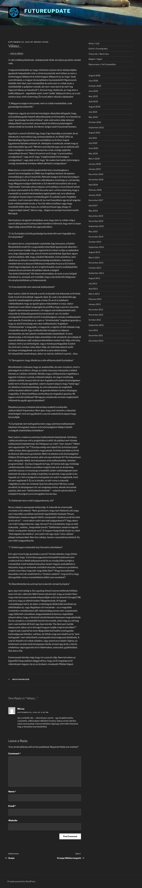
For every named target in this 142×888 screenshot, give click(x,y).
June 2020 (93, 148)
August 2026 (94, 75)
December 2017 (96, 200)
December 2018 (96, 174)
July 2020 (93, 143)
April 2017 (93, 205)
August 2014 (94, 252)
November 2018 (96, 179)
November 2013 (96, 262)
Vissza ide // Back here (99, 54)
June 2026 (93, 80)
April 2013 (93, 288)
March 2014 (94, 257)
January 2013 (95, 304)
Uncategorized (21, 679)
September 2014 (96, 247)
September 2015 (96, 226)
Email (12, 806)
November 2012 (96, 314)
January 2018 (95, 195)
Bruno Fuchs (41, 42)
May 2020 (93, 153)
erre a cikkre (16, 53)
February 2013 (95, 299)
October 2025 (95, 86)
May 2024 (93, 117)
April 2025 (93, 101)
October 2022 (95, 122)
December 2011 (96, 335)
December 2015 (96, 216)
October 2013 (95, 268)
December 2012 (96, 309)
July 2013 (93, 283)
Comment (14, 753)
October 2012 (95, 320)
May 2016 (93, 210)
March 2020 (94, 158)
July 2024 (93, 112)
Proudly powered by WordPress (21, 881)
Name (12, 791)
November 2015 (96, 221)
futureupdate (47, 11)
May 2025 (93, 96)
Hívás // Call (94, 43)
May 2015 (93, 231)
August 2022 (94, 132)
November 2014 (96, 236)
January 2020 (95, 164)
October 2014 (95, 242)
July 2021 (93, 138)
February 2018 (95, 190)
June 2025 (93, 91)
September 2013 (96, 273)
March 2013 (94, 294)
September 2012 (96, 325)
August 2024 (94, 106)
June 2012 (93, 330)
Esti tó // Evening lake (98, 48)
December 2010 (96, 340)
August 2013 (94, 278)
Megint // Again (95, 59)
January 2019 (95, 169)
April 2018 (93, 184)
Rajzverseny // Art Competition (102, 64)
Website (12, 820)
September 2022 (96, 127)
